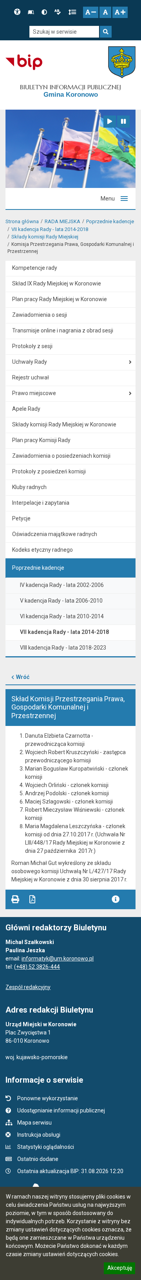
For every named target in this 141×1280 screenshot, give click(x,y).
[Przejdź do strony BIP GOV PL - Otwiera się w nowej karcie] (23, 62)
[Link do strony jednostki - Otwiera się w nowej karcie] (121, 62)
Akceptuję (119, 1269)
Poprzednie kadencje (110, 221)
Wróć (22, 677)
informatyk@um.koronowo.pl (58, 958)
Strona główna (22, 221)
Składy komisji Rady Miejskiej (44, 237)
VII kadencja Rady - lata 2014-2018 (49, 229)
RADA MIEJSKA (62, 221)
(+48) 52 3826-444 (37, 967)
